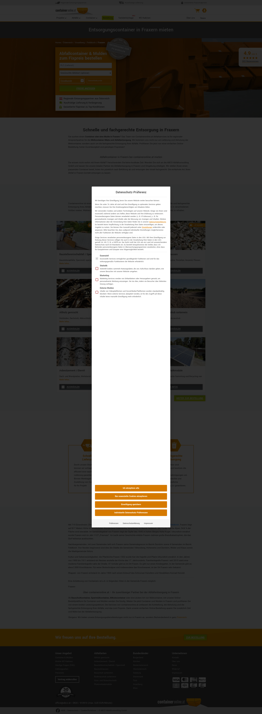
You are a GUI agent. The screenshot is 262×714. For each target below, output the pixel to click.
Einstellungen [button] (147, 227)
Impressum (148, 523)
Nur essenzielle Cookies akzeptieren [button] (131, 496)
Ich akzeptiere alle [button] (131, 488)
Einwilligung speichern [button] (131, 504)
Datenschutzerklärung (157, 222)
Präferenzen (113, 523)
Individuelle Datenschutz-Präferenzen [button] (131, 512)
